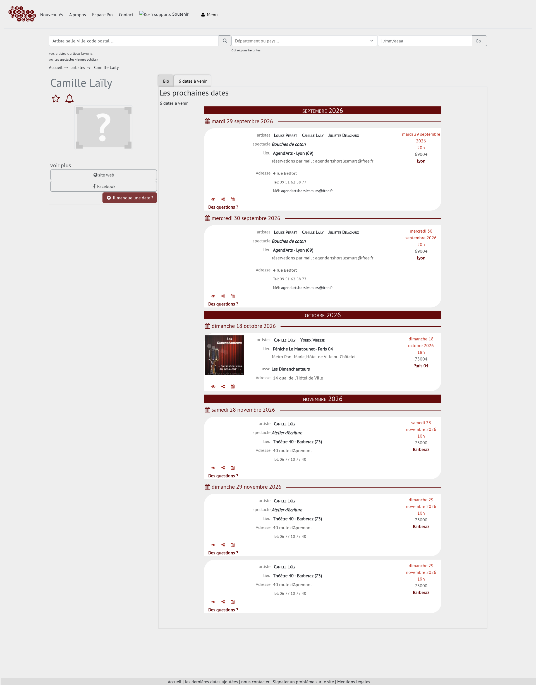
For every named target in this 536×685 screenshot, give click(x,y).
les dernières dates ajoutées (211, 681)
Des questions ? (223, 207)
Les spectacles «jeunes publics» (76, 59)
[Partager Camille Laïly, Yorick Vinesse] (223, 386)
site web (106, 175)
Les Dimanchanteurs (291, 369)
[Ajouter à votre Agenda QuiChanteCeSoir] (233, 199)
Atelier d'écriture (287, 432)
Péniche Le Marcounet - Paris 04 (303, 349)
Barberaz (421, 449)
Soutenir (180, 14)
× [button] (365, 41)
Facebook (106, 186)
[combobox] (299, 40)
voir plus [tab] (60, 165)
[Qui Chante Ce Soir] (22, 14)
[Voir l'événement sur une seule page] (213, 199)
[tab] (192, 81)
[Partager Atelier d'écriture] (223, 468)
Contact (126, 14)
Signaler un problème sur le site (303, 681)
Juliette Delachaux (344, 135)
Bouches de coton (289, 144)
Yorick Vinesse (312, 340)
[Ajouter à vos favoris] (57, 98)
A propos (77, 14)
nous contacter (255, 681)
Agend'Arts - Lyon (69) (293, 153)
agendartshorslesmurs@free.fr (307, 190)
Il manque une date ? (132, 198)
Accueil (174, 681)
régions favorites (248, 50)
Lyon (421, 161)
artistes (61, 53)
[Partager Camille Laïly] (223, 602)
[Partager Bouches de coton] (223, 199)
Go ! (480, 41)
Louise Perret (285, 135)
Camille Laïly (313, 135)
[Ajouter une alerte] (69, 98)
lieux (76, 53)
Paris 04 (421, 365)
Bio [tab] (166, 81)
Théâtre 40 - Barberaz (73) (297, 441)
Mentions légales (353, 681)
